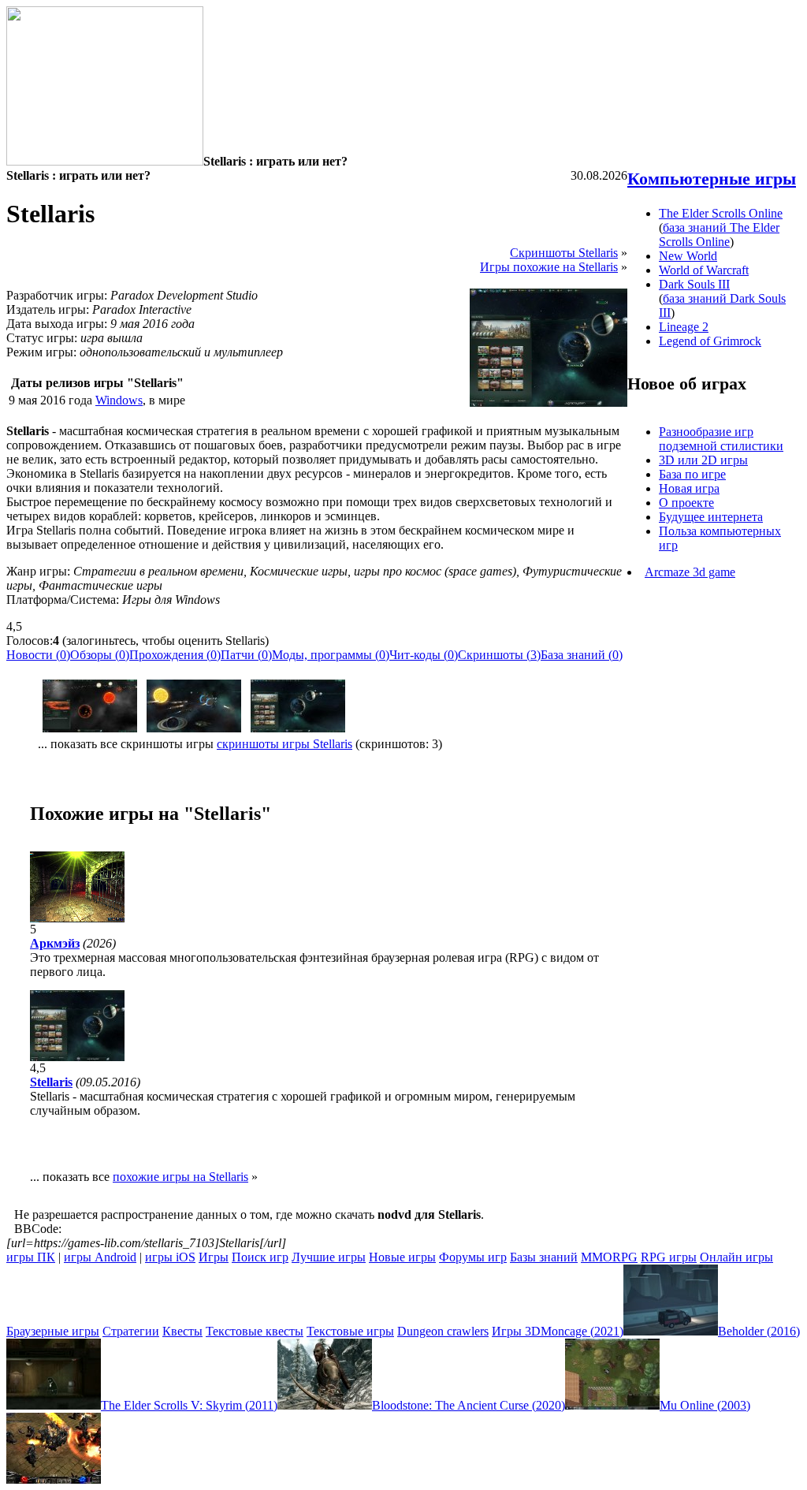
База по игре (692, 474)
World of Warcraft (704, 270)
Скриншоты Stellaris (564, 252)
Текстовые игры (350, 1331)
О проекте (686, 502)
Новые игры (402, 1257)
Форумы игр (473, 1257)
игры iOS (170, 1257)
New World (688, 256)
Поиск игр (260, 1257)
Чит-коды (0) (423, 654)
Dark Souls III (694, 284)
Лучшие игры (329, 1257)
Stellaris (51, 1082)
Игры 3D (516, 1331)
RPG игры (669, 1257)
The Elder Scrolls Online (721, 213)
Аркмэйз (55, 943)
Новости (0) (38, 654)
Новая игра (689, 488)
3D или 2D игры (703, 460)
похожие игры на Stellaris (180, 1176)
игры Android (100, 1257)
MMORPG (609, 1257)
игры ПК (30, 1257)
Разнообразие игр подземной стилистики (721, 439)
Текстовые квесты (254, 1331)
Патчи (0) (246, 654)
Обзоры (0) (99, 654)
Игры (214, 1257)
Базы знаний (544, 1257)
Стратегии (130, 1331)
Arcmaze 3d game (690, 572)
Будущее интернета (711, 516)
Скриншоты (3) (499, 654)
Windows (119, 400)
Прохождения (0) (175, 654)
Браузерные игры (52, 1331)
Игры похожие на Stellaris (549, 267)
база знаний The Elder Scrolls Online (719, 234)
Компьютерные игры (711, 178)
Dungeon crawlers (443, 1331)
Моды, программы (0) (330, 654)
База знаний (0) (582, 654)
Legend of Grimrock (710, 341)
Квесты (182, 1331)
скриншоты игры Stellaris (284, 744)
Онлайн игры (736, 1257)
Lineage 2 (683, 326)
